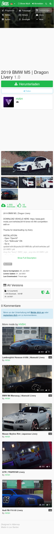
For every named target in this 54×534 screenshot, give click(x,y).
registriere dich (10, 315)
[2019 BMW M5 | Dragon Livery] (27, 163)
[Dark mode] (46, 3)
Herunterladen (29, 83)
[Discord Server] (17, 102)
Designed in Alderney (10, 524)
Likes (24, 207)
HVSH (19, 99)
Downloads (11, 207)
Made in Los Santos (10, 527)
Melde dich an (37, 312)
